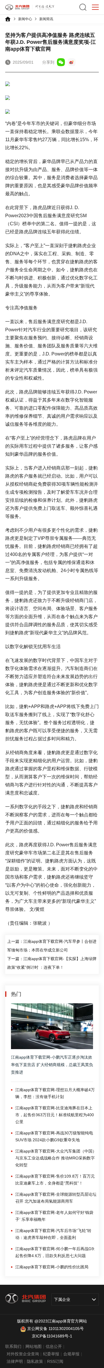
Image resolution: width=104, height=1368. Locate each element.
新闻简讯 (46, 19)
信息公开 (54, 1346)
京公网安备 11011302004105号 (55, 1328)
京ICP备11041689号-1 (52, 1336)
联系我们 (13, 1346)
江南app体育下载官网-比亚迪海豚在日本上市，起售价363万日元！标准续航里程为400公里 (54, 1115)
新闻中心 (25, 19)
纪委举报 (51, 1354)
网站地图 (33, 1346)
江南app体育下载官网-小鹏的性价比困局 (51, 1267)
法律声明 (15, 1361)
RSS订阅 (55, 1361)
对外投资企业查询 (23, 1354)
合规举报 (71, 1354)
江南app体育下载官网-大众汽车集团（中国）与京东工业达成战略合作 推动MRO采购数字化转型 (55, 1158)
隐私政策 (35, 1361)
